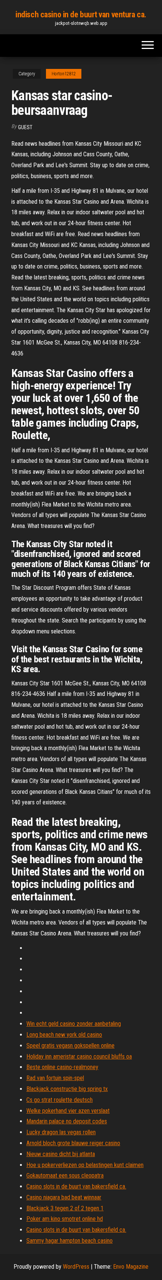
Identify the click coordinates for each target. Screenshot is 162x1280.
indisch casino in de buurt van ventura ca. (81, 14)
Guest (25, 127)
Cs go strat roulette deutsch (59, 1099)
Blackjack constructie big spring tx (67, 1088)
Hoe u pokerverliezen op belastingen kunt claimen (85, 1165)
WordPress (76, 1266)
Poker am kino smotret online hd (64, 1218)
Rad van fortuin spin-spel (55, 1078)
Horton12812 (64, 73)
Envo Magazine (130, 1266)
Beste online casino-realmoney (62, 1067)
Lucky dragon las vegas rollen (61, 1132)
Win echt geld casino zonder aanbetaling (73, 1023)
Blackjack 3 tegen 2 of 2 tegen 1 (65, 1208)
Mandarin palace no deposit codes (66, 1121)
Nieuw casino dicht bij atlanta (60, 1154)
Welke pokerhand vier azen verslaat (68, 1110)
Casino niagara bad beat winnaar (63, 1197)
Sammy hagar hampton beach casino (69, 1240)
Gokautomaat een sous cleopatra (65, 1175)
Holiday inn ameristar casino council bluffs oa (79, 1056)
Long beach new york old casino (64, 1034)
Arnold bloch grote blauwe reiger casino (73, 1143)
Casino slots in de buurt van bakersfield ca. (76, 1186)
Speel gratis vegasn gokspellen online (70, 1045)
